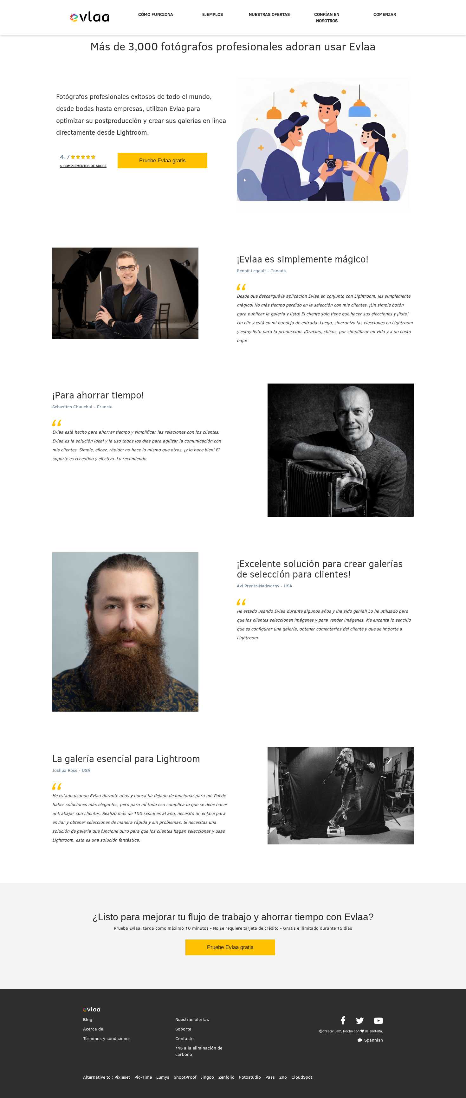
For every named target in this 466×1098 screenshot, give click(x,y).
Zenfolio (226, 1077)
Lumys (162, 1077)
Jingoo (207, 1077)
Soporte (183, 1029)
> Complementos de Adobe (83, 165)
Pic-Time (143, 1077)
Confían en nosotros (326, 17)
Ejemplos (212, 14)
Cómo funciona (155, 14)
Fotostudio (250, 1077)
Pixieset (122, 1077)
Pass (270, 1077)
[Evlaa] (91, 1010)
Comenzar (384, 14)
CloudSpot (301, 1077)
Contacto (184, 1038)
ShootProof (185, 1077)
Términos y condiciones (107, 1038)
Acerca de (93, 1029)
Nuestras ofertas (269, 14)
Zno (283, 1077)
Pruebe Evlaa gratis (162, 161)
